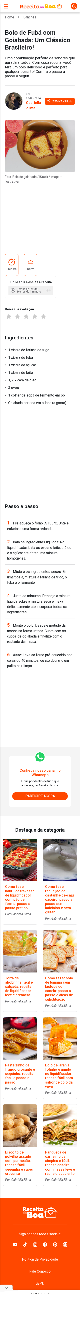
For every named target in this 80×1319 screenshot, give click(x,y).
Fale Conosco (40, 1271)
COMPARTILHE (61, 101)
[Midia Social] (15, 1244)
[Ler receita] (13, 290)
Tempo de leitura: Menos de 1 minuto (29, 290)
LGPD (40, 1283)
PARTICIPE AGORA (40, 796)
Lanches (29, 17)
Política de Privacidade (40, 1259)
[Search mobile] (74, 6)
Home (9, 17)
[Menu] (7, 6)
